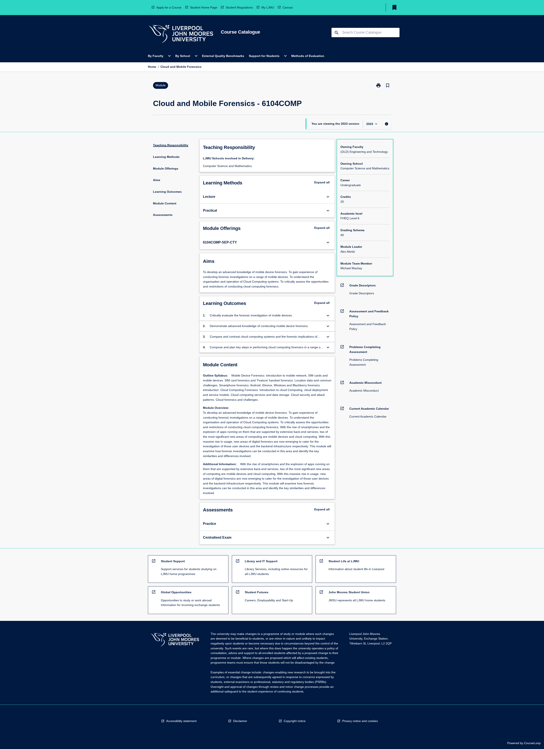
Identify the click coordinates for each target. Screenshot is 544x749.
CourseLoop (532, 743)
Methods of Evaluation (307, 56)
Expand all (322, 182)
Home (152, 66)
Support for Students (264, 56)
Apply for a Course (168, 7)
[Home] (181, 34)
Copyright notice (295, 721)
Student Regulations (239, 7)
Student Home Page (203, 7)
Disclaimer (240, 721)
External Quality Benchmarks (223, 56)
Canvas (288, 7)
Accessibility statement (181, 721)
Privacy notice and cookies (360, 721)
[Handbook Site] (175, 640)
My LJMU (267, 7)
